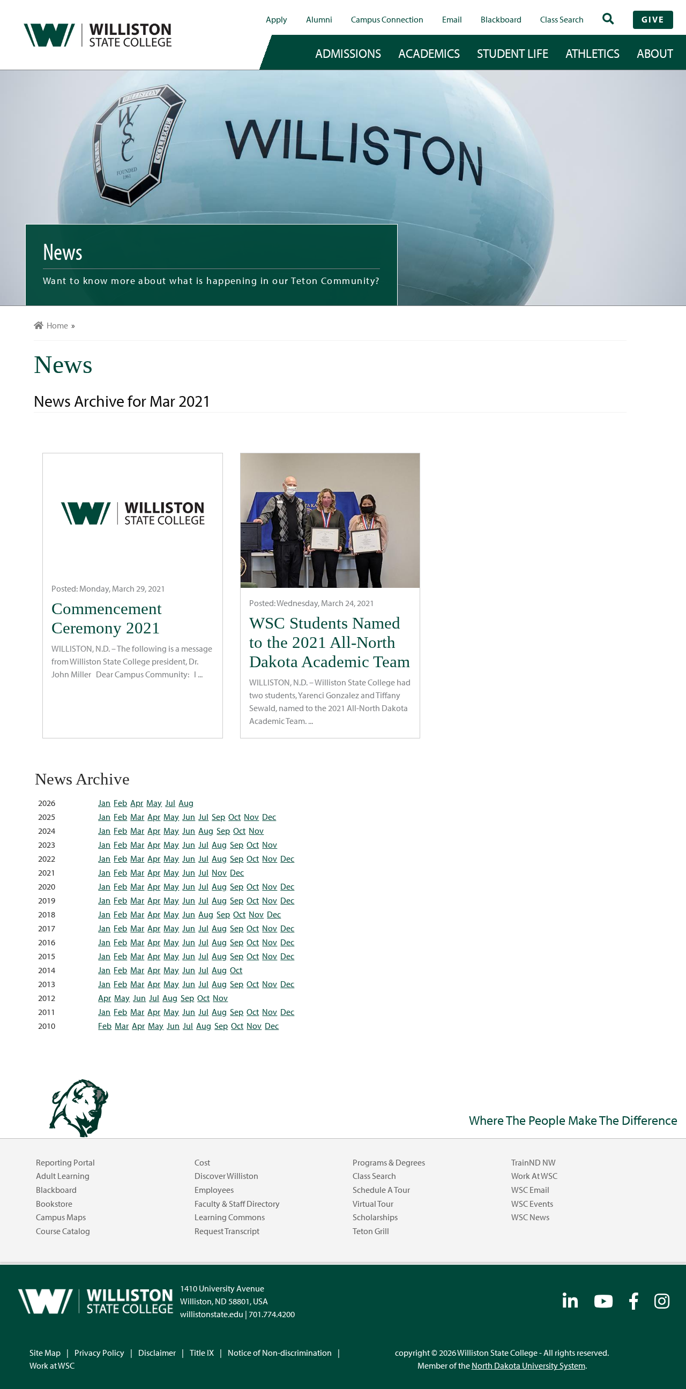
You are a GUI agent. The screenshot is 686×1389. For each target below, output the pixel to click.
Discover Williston (226, 1175)
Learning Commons (230, 1217)
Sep (218, 816)
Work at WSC (534, 1175)
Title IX (202, 1352)
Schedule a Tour (381, 1189)
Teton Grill (371, 1231)
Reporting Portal (65, 1162)
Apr (136, 802)
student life (512, 53)
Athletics (592, 53)
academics (429, 53)
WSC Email (530, 1189)
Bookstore (54, 1203)
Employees (214, 1189)
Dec (269, 816)
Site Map (45, 1352)
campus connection (387, 19)
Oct (234, 816)
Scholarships (375, 1217)
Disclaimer (157, 1352)
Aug (185, 802)
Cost (202, 1162)
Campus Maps (61, 1217)
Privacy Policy (99, 1352)
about (655, 53)
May (154, 802)
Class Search (562, 19)
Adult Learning (63, 1175)
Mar (137, 816)
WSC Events (532, 1203)
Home (55, 325)
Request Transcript (227, 1231)
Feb (120, 802)
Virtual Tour (373, 1203)
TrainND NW (533, 1162)
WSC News (530, 1217)
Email (452, 19)
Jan (104, 802)
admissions (348, 53)
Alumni (319, 19)
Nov (251, 816)
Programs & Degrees (389, 1162)
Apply (276, 19)
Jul (170, 802)
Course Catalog (63, 1231)
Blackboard (501, 19)
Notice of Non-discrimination (280, 1352)
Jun (188, 816)
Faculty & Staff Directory (237, 1203)
